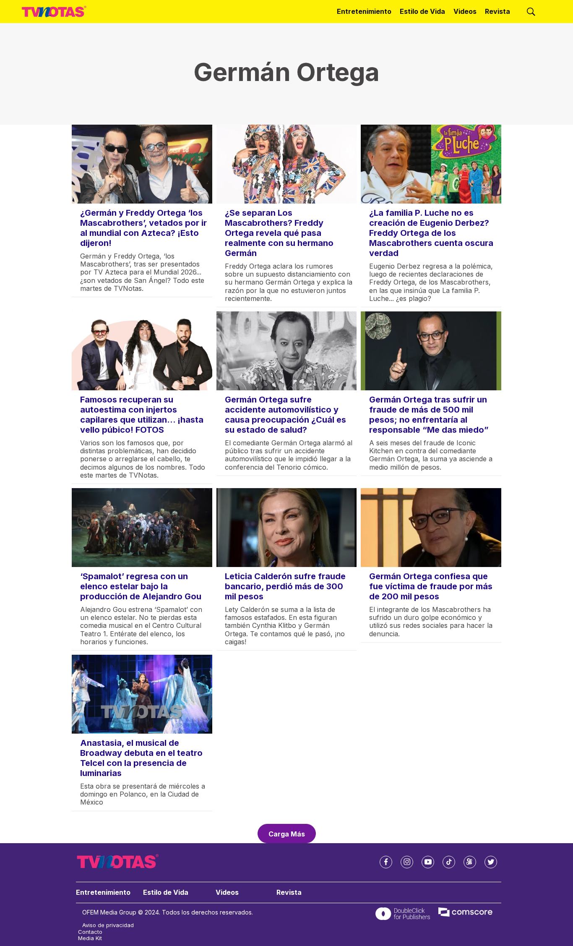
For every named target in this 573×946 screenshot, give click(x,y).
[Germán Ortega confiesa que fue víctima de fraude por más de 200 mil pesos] (431, 527)
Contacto (90, 932)
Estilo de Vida (422, 11)
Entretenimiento (364, 11)
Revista (497, 11)
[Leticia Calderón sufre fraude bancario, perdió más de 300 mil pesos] (286, 527)
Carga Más (286, 834)
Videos (465, 11)
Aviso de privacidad (108, 925)
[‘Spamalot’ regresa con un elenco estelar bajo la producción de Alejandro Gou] (142, 527)
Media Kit (90, 938)
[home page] (54, 11)
